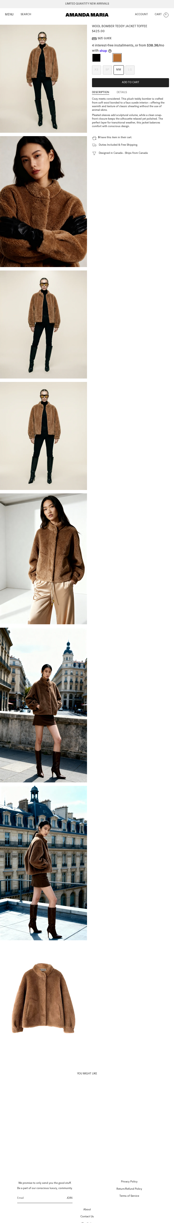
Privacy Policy (129, 1182)
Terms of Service (129, 1196)
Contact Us (87, 1217)
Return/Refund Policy (129, 1189)
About (87, 1210)
